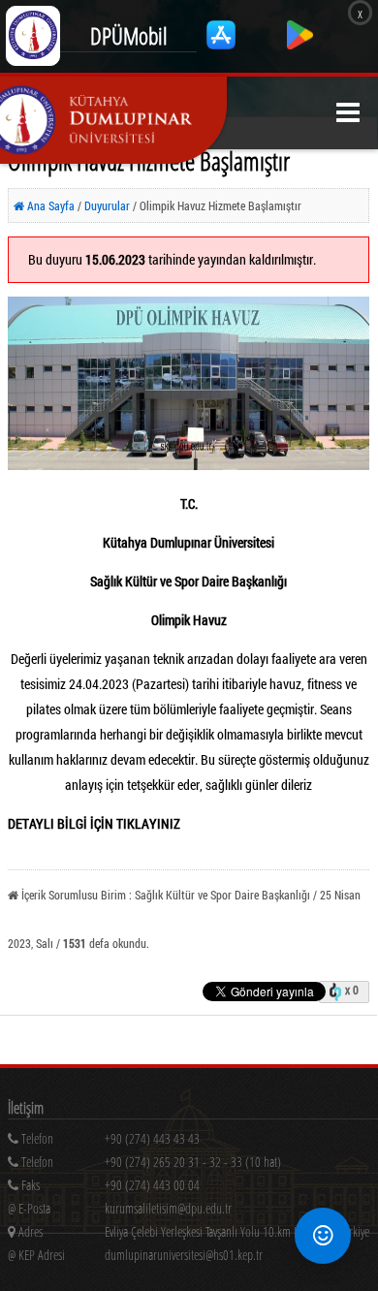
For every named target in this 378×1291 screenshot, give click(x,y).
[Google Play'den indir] (300, 44)
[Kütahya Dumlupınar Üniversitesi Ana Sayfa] (113, 120)
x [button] (360, 12)
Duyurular (108, 205)
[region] (193, 1165)
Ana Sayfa (49, 205)
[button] (348, 113)
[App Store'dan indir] (222, 44)
